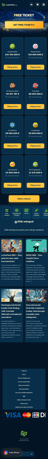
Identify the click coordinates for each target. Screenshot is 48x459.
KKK (24, 396)
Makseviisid (24, 403)
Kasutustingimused (24, 378)
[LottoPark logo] (9, 4)
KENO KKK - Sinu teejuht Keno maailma (34, 258)
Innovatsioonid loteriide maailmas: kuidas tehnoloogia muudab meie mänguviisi (35, 311)
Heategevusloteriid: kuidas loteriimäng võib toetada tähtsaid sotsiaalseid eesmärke (11, 311)
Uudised (24, 371)
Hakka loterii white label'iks (24, 407)
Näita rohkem (24, 199)
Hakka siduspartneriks (24, 400)
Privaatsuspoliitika (24, 381)
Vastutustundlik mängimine (24, 392)
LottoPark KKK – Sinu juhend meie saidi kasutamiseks (11, 258)
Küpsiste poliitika (24, 385)
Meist (24, 374)
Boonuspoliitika (24, 389)
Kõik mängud (25, 221)
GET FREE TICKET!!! (24, 25)
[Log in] (31, 4)
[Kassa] (38, 4)
